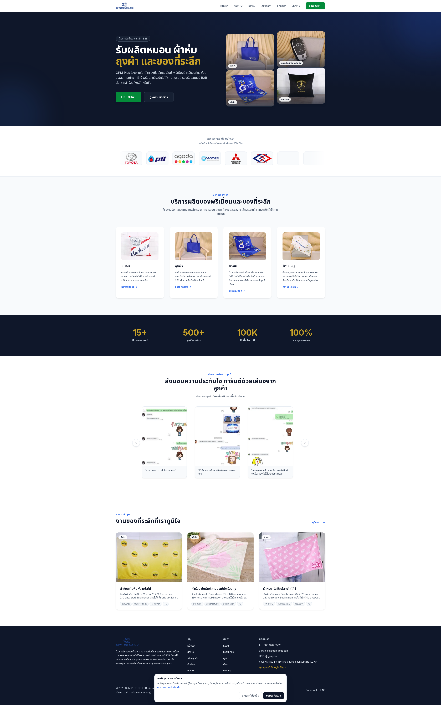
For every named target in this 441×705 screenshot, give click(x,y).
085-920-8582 (272, 645)
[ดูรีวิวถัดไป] (305, 443)
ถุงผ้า (225, 658)
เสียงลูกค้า (266, 5)
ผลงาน (251, 5)
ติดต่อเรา (281, 5)
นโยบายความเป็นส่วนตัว (168, 687)
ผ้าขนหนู (227, 670)
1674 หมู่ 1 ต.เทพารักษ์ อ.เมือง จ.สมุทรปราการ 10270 (290, 661)
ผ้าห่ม (225, 664)
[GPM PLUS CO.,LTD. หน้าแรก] (125, 6)
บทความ (296, 5)
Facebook (312, 690)
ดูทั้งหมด (316, 522)
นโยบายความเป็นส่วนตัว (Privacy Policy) (133, 692)
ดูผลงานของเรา (159, 97)
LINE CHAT (315, 5)
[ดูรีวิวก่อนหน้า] (136, 443)
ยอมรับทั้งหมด (273, 695)
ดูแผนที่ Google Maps (274, 667)
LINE (322, 690)
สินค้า (236, 5)
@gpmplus (271, 656)
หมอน (226, 645)
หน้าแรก (224, 5)
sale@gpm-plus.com (276, 650)
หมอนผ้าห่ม (228, 651)
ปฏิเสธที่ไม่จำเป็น (250, 695)
